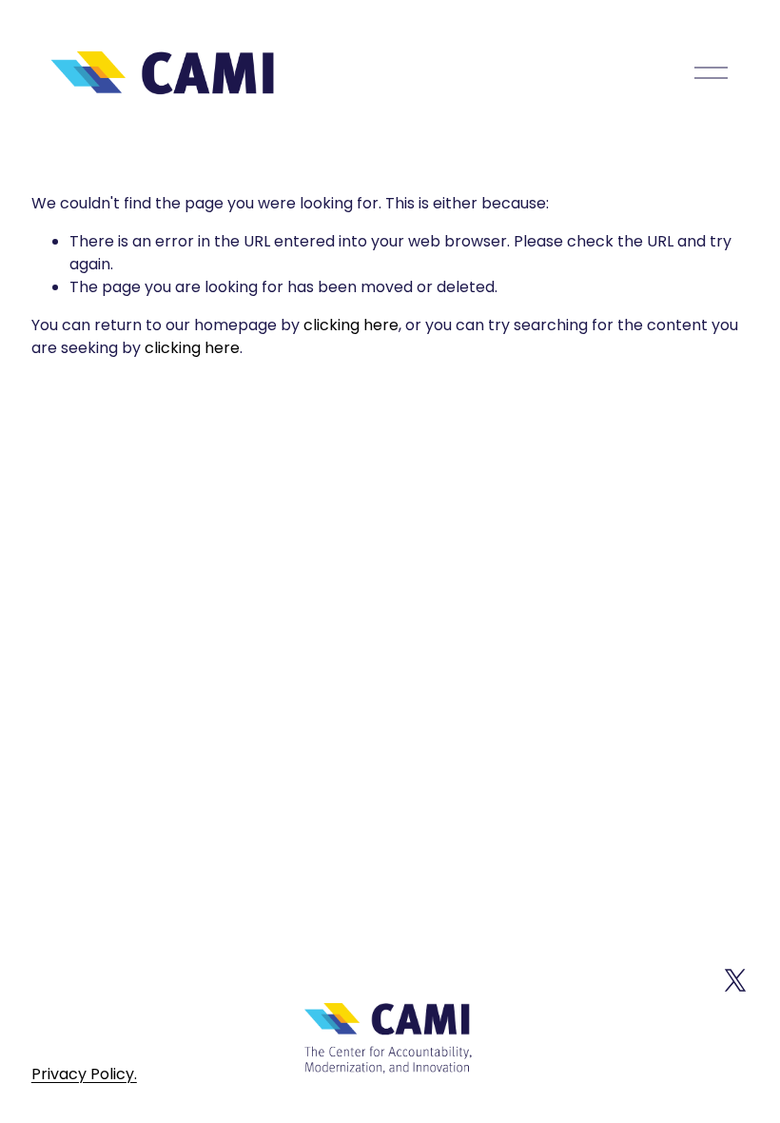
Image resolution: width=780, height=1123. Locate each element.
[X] (735, 980)
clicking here (351, 325)
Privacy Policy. (84, 1074)
